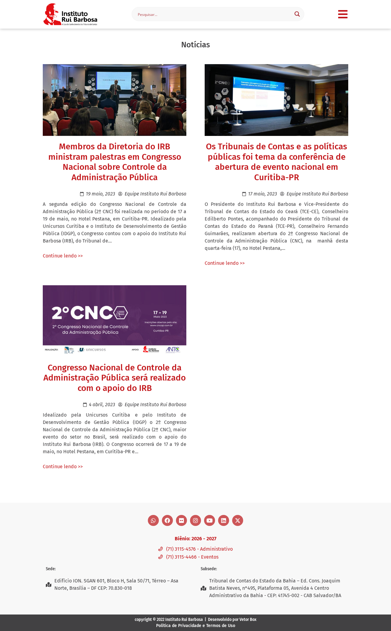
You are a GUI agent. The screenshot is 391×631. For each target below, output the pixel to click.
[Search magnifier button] (297, 14)
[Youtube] (209, 520)
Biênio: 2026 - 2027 (195, 539)
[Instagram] (195, 520)
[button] (343, 14)
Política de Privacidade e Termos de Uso (195, 625)
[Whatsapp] (153, 520)
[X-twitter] (237, 520)
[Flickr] (181, 520)
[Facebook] (167, 520)
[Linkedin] (223, 520)
